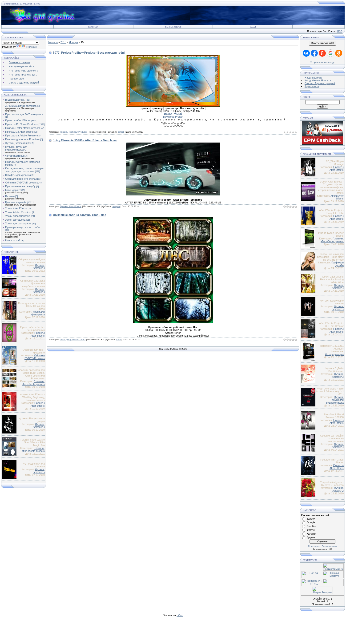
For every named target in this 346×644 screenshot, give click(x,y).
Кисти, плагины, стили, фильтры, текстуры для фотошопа (24, 170)
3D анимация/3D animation (20, 105)
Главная (93, 27)
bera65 (121, 132)
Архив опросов (329, 546)
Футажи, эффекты (16, 143)
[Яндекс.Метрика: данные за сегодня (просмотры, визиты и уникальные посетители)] (322, 590)
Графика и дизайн (15, 202)
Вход (253, 27)
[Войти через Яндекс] (322, 53)
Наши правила (313, 77)
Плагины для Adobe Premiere (22, 139)
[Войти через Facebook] (314, 53)
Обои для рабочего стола (20, 178)
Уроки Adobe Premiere (18, 212)
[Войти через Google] (330, 53)
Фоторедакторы (14, 155)
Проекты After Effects (17, 120)
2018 (63, 42)
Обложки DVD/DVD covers (21, 182)
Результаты (313, 546)
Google (311, 522)
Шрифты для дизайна (18, 175)
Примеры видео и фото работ (23, 227)
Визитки (10, 196)
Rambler (311, 526)
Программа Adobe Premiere (21, 135)
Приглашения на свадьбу (20, 186)
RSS (339, 31)
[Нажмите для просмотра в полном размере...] (173, 105)
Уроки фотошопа (15, 219)
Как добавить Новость (318, 80)
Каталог (311, 533)
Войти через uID (322, 43)
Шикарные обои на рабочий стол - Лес (79, 215)
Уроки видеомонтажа (17, 216)
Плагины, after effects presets (22, 128)
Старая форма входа (322, 62)
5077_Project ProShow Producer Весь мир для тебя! (89, 52)
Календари (11, 190)
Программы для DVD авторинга (24, 114)
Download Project (173, 116)
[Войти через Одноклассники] (338, 53)
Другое (311, 537)
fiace (118, 339)
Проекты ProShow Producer (21, 124)
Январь (73, 42)
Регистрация (173, 27)
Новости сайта (14, 240)
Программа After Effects (19, 131)
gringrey (116, 206)
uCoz (180, 615)
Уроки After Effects (16, 208)
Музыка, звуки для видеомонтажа (16, 148)
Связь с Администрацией (320, 83)
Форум (311, 530)
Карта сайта (312, 86)
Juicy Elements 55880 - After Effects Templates (85, 140)
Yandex (311, 518)
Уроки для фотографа (18, 223)
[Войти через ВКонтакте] (306, 53)
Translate (31, 46)
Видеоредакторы (15, 99)
